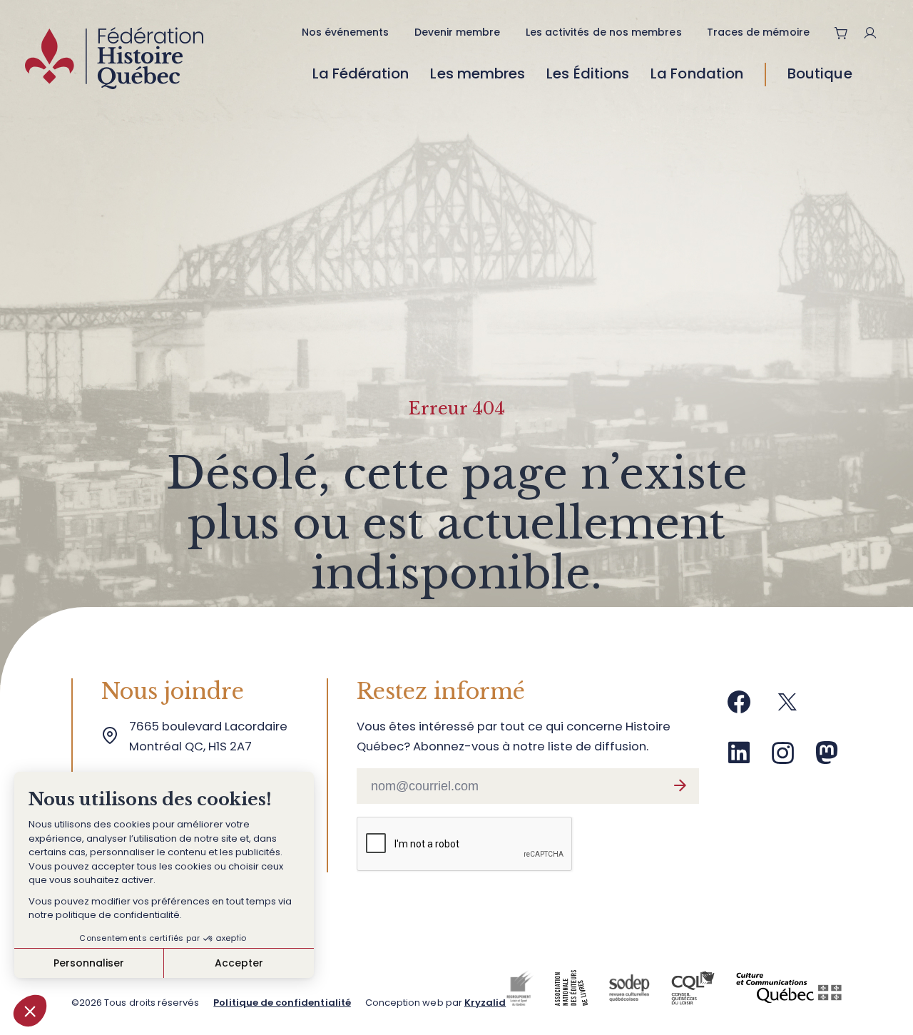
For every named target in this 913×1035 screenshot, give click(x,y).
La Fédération (360, 73)
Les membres (477, 73)
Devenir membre (457, 32)
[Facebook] (739, 707)
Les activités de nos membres (604, 32)
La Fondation (697, 73)
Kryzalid (485, 1002)
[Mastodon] (826, 758)
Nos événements (345, 32)
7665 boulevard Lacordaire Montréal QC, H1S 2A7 (211, 736)
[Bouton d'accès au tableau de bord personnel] (875, 33)
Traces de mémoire (758, 32)
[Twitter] (787, 707)
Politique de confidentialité (281, 1002)
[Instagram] (783, 758)
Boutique (819, 73)
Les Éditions (587, 73)
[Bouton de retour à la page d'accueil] (114, 62)
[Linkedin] (739, 758)
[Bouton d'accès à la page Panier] (842, 33)
